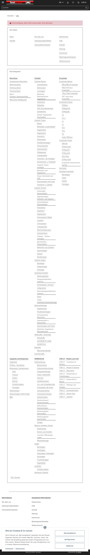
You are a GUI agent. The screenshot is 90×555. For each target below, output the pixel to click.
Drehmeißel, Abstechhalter (42, 192)
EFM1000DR (66, 147)
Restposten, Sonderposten (19, 368)
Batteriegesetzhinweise (67, 57)
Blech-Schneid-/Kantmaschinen (19, 95)
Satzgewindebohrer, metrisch (44, 280)
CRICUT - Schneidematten (68, 390)
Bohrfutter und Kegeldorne (42, 172)
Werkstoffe (41, 338)
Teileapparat (41, 152)
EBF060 (65, 143)
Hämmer (40, 378)
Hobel (64, 178)
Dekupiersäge (42, 266)
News (12, 37)
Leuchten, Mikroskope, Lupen (45, 436)
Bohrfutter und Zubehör (45, 247)
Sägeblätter (41, 463)
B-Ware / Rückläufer (17, 365)
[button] (67, 2)
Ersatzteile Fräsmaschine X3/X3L (71, 164)
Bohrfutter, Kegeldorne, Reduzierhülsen (45, 330)
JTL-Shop (78, 552)
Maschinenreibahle (44, 351)
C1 (63, 121)
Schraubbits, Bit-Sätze (45, 387)
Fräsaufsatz (41, 208)
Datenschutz (20, 548)
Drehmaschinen (15, 88)
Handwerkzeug (39, 362)
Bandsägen (66, 174)
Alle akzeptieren (70, 533)
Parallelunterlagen (43, 143)
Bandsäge (40, 263)
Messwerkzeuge (43, 440)
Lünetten (40, 220)
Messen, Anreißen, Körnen (43, 425)
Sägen (36, 444)
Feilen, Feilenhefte (43, 375)
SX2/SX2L (65, 156)
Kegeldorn (41, 211)
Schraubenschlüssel (44, 394)
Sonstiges (65, 184)
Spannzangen (42, 250)
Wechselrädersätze (44, 230)
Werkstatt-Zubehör (41, 472)
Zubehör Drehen (40, 188)
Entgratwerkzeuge (43, 371)
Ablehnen (69, 546)
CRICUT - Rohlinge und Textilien (67, 386)
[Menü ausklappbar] (3, 1)
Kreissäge (40, 270)
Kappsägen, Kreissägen (45, 453)
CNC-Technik (15, 477)
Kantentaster (41, 429)
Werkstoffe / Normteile (42, 335)
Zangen (40, 422)
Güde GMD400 (67, 137)
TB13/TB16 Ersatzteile (70, 93)
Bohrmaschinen (15, 85)
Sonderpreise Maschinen (18, 81)
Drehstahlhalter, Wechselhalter (42, 203)
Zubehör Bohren (40, 81)
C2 (63, 124)
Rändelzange (42, 257)
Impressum (9, 548)
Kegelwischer (42, 308)
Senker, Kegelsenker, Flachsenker (44, 116)
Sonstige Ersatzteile (66, 171)
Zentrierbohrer (42, 85)
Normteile (62, 168)
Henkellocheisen (43, 381)
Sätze (39, 297)
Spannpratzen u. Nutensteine (43, 322)
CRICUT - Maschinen (66, 371)
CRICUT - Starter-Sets (67, 393)
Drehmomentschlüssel (45, 368)
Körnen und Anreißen (44, 432)
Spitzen (39, 254)
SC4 (63, 131)
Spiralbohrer (41, 112)
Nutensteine (41, 139)
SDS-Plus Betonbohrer (45, 108)
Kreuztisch (41, 136)
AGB (60, 41)
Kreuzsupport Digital (44, 217)
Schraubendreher (43, 391)
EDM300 (65, 105)
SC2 (63, 127)
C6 (63, 134)
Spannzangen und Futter (46, 181)
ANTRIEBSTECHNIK (44, 341)
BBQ (11, 397)
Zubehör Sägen (40, 260)
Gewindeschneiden (41, 273)
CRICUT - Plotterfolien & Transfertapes (68, 375)
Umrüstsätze (41, 223)
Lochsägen (41, 91)
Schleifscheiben (18, 384)
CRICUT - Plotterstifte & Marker (67, 381)
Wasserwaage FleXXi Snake (20, 394)
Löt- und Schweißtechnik (46, 384)
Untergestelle (42, 155)
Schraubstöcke (42, 146)
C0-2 (63, 118)
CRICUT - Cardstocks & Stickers (67, 363)
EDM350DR (66, 108)
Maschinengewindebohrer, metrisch (46, 292)
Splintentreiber (42, 397)
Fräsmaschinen (15, 91)
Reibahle (37, 347)
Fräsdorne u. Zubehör (44, 185)
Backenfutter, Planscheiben (42, 243)
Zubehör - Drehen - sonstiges (44, 237)
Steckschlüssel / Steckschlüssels (43, 401)
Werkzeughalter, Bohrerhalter (43, 412)
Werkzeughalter (43, 276)
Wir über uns (39, 37)
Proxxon (15, 375)
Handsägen (41, 450)
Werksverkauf (14, 391)
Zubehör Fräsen (40, 120)
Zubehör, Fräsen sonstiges (43, 166)
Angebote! (13, 362)
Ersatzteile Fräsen (65, 140)
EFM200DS (66, 153)
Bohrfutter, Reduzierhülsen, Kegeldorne (42, 96)
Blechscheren (42, 365)
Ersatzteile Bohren (65, 81)
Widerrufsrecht (64, 61)
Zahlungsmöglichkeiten (42, 41)
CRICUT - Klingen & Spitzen (69, 367)
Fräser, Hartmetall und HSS (45, 177)
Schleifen (37, 466)
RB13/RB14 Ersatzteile (70, 85)
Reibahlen (40, 105)
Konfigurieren (70, 539)
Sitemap (62, 49)
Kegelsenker (41, 130)
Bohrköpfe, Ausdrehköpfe (46, 127)
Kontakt (12, 41)
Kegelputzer (41, 133)
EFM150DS (66, 150)
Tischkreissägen (43, 460)
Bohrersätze (41, 88)
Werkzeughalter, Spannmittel (43, 418)
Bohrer (39, 123)
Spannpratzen (42, 149)
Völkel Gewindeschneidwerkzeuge (47, 301)
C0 (63, 115)
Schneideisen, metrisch (45, 285)
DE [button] (60, 2)
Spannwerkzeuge (40, 305)
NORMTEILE (41, 344)
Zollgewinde (41, 288)
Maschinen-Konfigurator (18, 100)
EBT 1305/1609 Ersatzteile (67, 98)
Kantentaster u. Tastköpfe (46, 162)
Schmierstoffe (39, 354)
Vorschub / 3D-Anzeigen (46, 159)
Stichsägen (41, 456)
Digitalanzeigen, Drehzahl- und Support (45, 198)
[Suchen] (86, 8)
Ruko (14, 371)
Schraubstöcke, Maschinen (42, 316)
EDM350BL (66, 112)
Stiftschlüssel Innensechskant (42, 407)
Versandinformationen (42, 45)
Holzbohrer (41, 102)
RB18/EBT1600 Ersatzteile (67, 89)
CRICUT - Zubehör (66, 397)
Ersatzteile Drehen (65, 102)
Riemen (15, 381)
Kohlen (64, 181)
